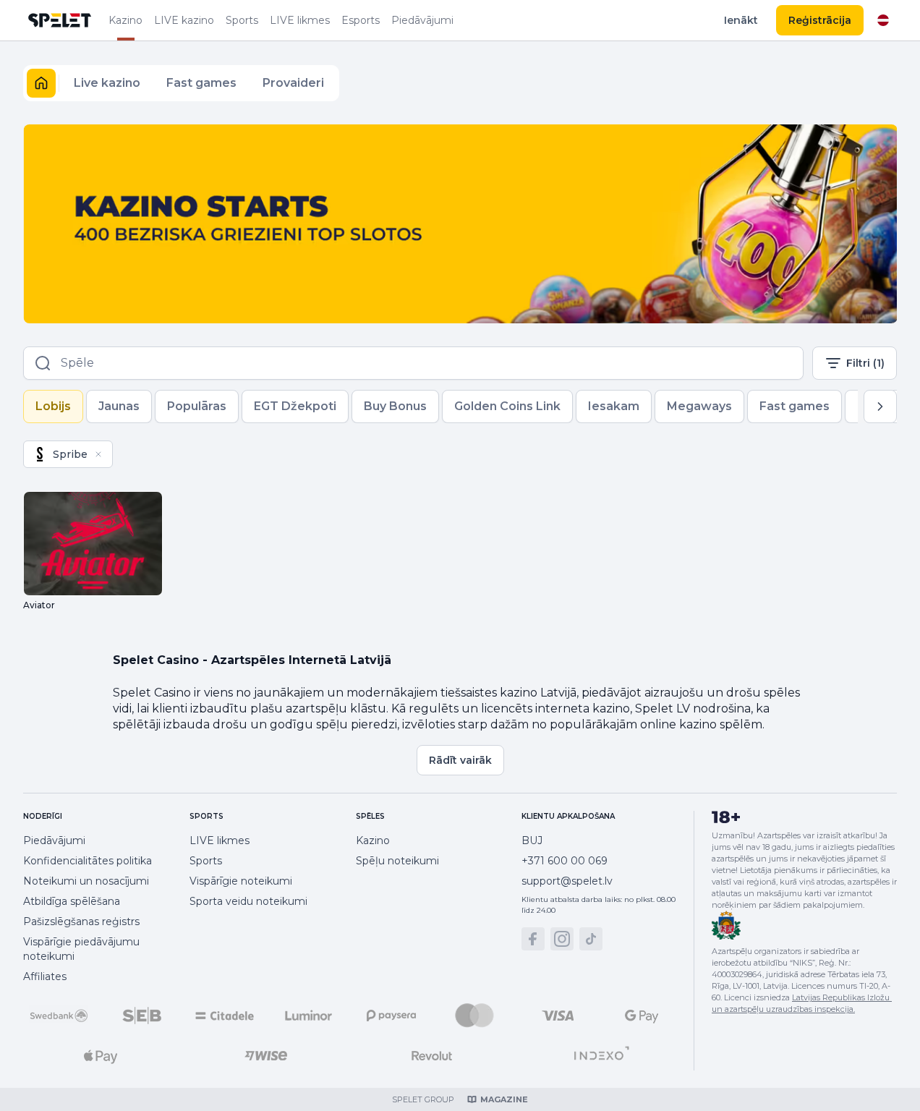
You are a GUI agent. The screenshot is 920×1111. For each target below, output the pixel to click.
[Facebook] (533, 938)
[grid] (68, 454)
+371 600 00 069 (564, 860)
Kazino (125, 20)
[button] (41, 83)
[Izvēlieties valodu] (883, 20)
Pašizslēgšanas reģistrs (81, 921)
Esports (360, 20)
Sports (242, 20)
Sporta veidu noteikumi (248, 901)
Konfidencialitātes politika (87, 860)
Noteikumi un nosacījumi (86, 880)
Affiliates (45, 976)
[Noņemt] (98, 454)
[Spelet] (60, 20)
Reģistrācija (819, 20)
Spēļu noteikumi (397, 860)
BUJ (531, 840)
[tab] (53, 406)
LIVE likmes (300, 20)
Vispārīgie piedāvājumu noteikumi (81, 949)
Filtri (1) (865, 363)
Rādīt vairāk (460, 760)
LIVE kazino (184, 20)
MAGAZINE (504, 1099)
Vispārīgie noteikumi (240, 880)
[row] (68, 454)
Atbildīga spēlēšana (71, 901)
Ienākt (741, 20)
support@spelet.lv (567, 880)
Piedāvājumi (422, 20)
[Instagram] (562, 938)
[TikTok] (590, 938)
